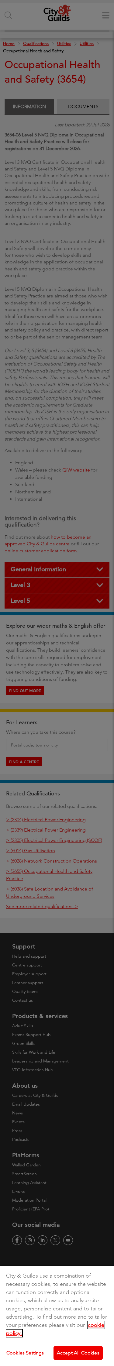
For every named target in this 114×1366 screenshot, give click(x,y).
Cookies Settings (25, 1353)
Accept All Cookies (78, 1353)
